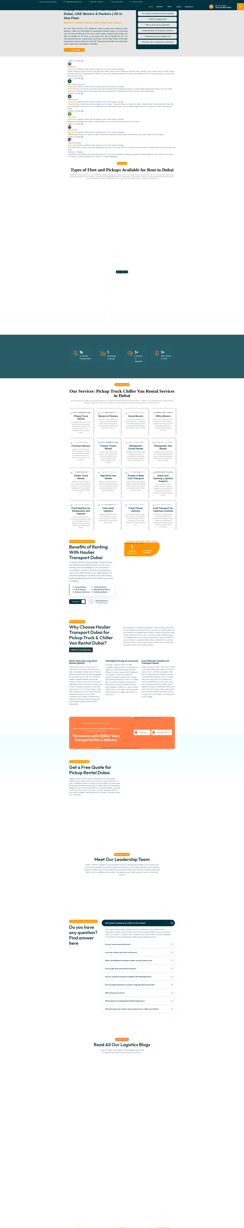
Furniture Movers (81, 446)
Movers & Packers (108, 416)
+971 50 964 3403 (117, 2)
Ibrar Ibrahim (75, 1065)
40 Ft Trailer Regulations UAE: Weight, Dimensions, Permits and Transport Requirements (113, 1073)
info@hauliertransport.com (74, 1)
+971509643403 (102, 603)
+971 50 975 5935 (137, 2)
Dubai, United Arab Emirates (48, 2)
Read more (114, 157)
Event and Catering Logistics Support (163, 478)
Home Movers (135, 416)
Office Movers (163, 416)
